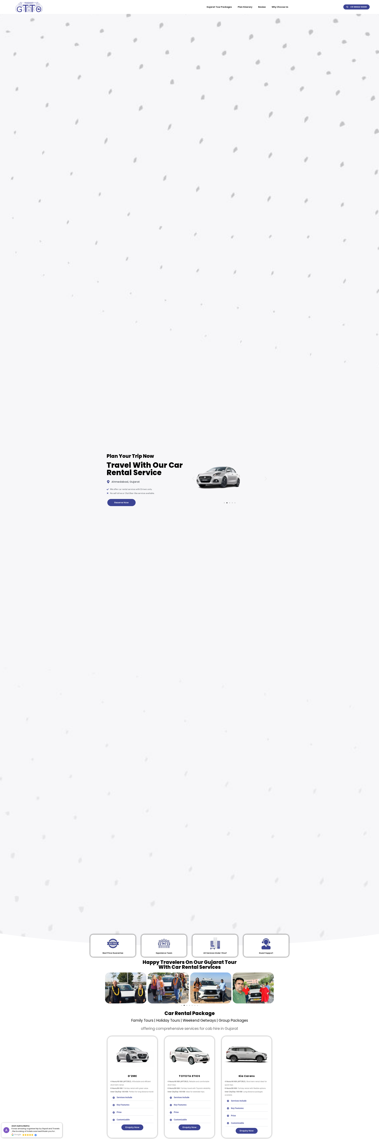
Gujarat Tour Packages (219, 6)
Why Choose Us (280, 6)
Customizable (123, 1119)
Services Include (124, 1097)
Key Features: (123, 1105)
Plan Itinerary (245, 6)
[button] (193, 478)
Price (119, 1112)
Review (262, 6)
